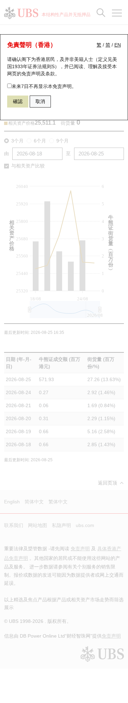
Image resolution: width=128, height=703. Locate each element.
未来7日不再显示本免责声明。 (44, 86)
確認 (18, 101)
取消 (40, 101)
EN (117, 45)
